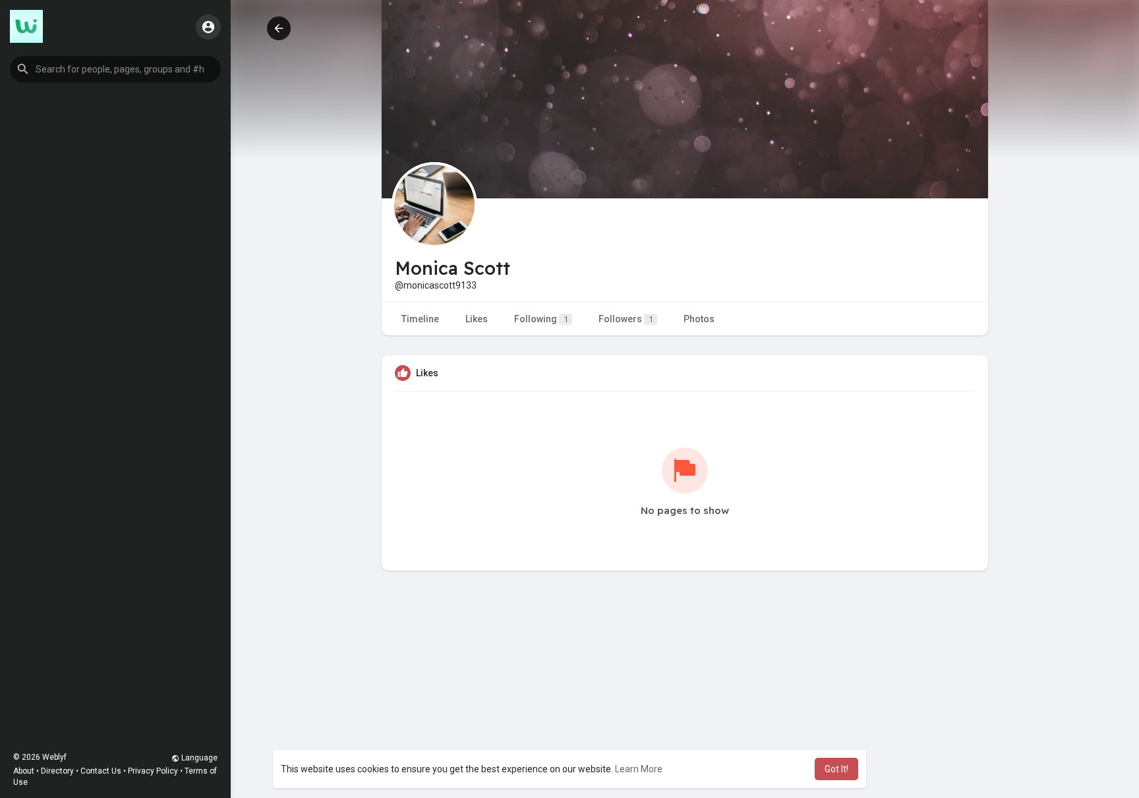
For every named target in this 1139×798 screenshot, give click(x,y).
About (23, 771)
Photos (699, 319)
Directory (57, 771)
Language (198, 757)
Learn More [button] (638, 769)
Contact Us (100, 771)
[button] (115, 69)
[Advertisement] (684, 702)
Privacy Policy (153, 771)
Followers (626, 319)
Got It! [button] (836, 769)
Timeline (420, 319)
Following (541, 319)
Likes (476, 319)
